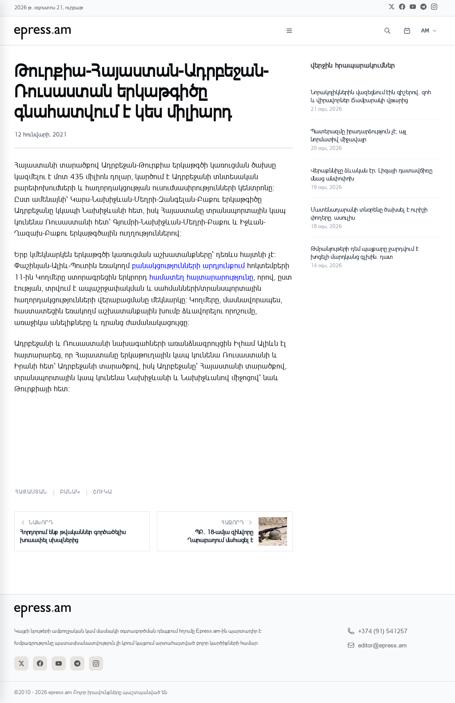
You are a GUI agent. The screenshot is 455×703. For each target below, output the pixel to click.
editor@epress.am (382, 645)
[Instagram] (434, 7)
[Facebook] (402, 7)
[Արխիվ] (407, 31)
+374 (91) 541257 (382, 631)
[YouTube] (413, 7)
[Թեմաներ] (289, 31)
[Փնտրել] (387, 31)
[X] (391, 7)
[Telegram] (423, 7)
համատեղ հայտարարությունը (201, 276)
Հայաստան (31, 491)
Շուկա (102, 491)
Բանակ (70, 491)
